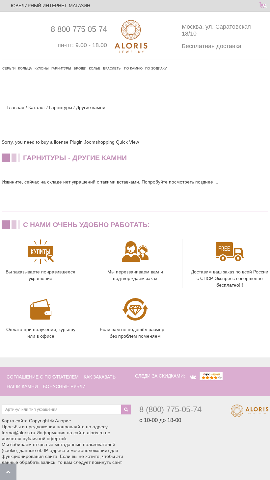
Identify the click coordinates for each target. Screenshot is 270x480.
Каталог (36, 107)
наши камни (22, 386)
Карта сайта (15, 420)
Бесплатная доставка (211, 46)
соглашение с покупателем (43, 377)
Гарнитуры (60, 107)
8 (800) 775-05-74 (170, 409)
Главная (15, 107)
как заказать (100, 377)
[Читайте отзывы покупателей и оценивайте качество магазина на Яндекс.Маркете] (211, 376)
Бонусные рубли (64, 386)
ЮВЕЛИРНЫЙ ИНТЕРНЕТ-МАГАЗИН (50, 5)
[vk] (193, 377)
